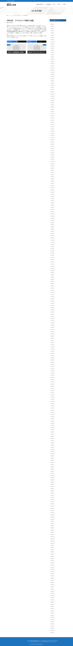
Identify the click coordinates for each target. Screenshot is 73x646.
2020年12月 (52, 161)
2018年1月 (52, 237)
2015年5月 (52, 307)
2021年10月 (52, 139)
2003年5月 (52, 604)
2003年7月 (52, 599)
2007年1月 (52, 510)
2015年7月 (52, 303)
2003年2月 (52, 610)
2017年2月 (52, 261)
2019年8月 (52, 196)
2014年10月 (52, 323)
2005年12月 (52, 538)
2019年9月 (52, 194)
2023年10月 (52, 98)
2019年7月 (52, 198)
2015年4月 (52, 309)
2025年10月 (52, 46)
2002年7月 (52, 626)
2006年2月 (52, 534)
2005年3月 (52, 558)
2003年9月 (52, 597)
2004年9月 (52, 571)
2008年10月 (52, 479)
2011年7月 (52, 408)
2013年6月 (52, 357)
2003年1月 (52, 612)
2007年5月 (52, 501)
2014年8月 (52, 327)
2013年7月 (52, 355)
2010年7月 (52, 434)
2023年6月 (52, 107)
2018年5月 (52, 229)
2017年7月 (52, 251)
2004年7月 (52, 575)
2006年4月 (52, 530)
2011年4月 (52, 414)
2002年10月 (52, 619)
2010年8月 (52, 431)
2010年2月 (52, 445)
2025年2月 (52, 63)
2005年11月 (52, 541)
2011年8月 (52, 405)
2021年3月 (52, 155)
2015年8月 (52, 301)
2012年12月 (52, 370)
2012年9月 (52, 377)
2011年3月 (52, 416)
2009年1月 (52, 473)
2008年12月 (52, 475)
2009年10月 (52, 453)
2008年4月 (52, 493)
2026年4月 (52, 33)
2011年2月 (52, 418)
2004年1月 (52, 588)
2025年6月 (52, 54)
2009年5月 (52, 464)
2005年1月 (52, 562)
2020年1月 (52, 185)
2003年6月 (52, 602)
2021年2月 (52, 157)
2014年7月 (52, 329)
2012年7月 (52, 381)
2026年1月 (52, 39)
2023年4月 (52, 111)
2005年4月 (52, 556)
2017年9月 (52, 246)
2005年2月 (52, 560)
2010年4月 (52, 440)
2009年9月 (52, 456)
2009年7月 (52, 460)
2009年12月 (52, 449)
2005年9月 (52, 545)
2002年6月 (52, 628)
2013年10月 (52, 349)
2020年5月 (52, 176)
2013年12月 (52, 344)
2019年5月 (52, 203)
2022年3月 (52, 128)
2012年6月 (52, 384)
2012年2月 (52, 392)
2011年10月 (52, 401)
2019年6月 (52, 200)
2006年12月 (52, 512)
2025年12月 (52, 41)
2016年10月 (52, 270)
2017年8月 (52, 248)
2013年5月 (52, 360)
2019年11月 (52, 189)
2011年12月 (52, 397)
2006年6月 (52, 525)
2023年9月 (52, 100)
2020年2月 (52, 183)
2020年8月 (52, 170)
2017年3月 (52, 259)
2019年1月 (52, 211)
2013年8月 (52, 353)
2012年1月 (52, 394)
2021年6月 (52, 148)
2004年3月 (52, 584)
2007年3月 (52, 506)
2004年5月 (52, 580)
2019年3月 (52, 207)
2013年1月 (52, 368)
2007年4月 (52, 503)
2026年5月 (52, 30)
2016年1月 (52, 290)
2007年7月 (52, 497)
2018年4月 (52, 231)
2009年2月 (52, 471)
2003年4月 (52, 606)
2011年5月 (52, 412)
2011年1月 (52, 421)
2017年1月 (52, 264)
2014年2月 (52, 340)
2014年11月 (52, 320)
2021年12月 (52, 135)
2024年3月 (52, 87)
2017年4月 (52, 257)
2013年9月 (52, 351)
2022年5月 (52, 124)
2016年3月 (52, 285)
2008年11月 (52, 477)
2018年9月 (52, 220)
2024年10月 (52, 72)
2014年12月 (52, 318)
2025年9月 (52, 48)
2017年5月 (52, 255)
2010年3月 (52, 442)
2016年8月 (52, 274)
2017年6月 (52, 253)
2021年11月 (52, 137)
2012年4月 (52, 388)
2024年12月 (52, 67)
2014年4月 (52, 336)
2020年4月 (52, 179)
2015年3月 (52, 312)
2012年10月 (52, 375)
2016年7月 (52, 277)
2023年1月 (52, 118)
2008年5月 (52, 490)
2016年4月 (52, 283)
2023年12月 (52, 94)
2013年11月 (52, 346)
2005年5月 (52, 554)
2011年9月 (52, 403)
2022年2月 (52, 131)
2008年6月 (52, 488)
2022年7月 (52, 120)
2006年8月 (52, 521)
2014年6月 (52, 331)
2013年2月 (52, 366)
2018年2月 (52, 235)
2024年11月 (52, 70)
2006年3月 (52, 532)
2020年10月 (52, 166)
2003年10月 (52, 595)
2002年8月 (52, 623)
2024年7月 (52, 78)
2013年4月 (52, 362)
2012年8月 (52, 379)
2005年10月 (52, 543)
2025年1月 (52, 65)
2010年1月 (52, 447)
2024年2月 (52, 89)
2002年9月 (52, 621)
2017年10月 (52, 244)
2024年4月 (52, 85)
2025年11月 (52, 43)
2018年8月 (52, 222)
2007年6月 (52, 499)
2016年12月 (52, 266)
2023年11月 (52, 96)
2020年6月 (52, 174)
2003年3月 (52, 608)
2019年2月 (52, 209)
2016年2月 (52, 288)
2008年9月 (52, 482)
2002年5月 (52, 630)
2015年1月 (52, 316)
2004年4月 (52, 582)
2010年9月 (52, 429)
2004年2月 (52, 586)
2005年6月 (52, 551)
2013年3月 (52, 364)
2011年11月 (52, 399)
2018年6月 (52, 227)
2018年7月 (52, 224)
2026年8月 (52, 24)
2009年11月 (52, 451)
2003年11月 (52, 593)
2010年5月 (52, 438)
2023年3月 (52, 113)
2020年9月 (52, 168)
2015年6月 (52, 305)
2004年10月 (52, 569)
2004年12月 (52, 564)
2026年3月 (52, 35)
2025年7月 (52, 52)
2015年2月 (52, 314)
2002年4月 (52, 632)
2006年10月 (52, 517)
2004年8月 (52, 573)
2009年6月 (52, 462)
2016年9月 (52, 272)
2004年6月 (52, 578)
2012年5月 (52, 386)
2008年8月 (52, 484)
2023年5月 (52, 109)
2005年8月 (52, 547)
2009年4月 (52, 466)
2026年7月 (52, 26)
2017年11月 (52, 242)
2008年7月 (52, 486)
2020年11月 (52, 163)
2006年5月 (52, 527)
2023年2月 (52, 115)
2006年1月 (52, 536)
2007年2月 (52, 508)
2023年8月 (52, 102)
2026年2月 (52, 37)
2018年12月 (52, 213)
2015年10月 (52, 296)
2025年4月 (52, 59)
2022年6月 (52, 122)
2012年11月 (52, 373)
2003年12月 (52, 591)
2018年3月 (52, 233)
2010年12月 (52, 423)
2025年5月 (52, 56)
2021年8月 (52, 144)
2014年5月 (52, 333)
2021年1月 (52, 159)
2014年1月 (52, 342)
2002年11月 (52, 617)
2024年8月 (52, 76)
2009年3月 (52, 469)
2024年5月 (52, 83)
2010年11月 (52, 425)
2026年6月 (52, 28)
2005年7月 (52, 549)
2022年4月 (52, 126)
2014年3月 (52, 338)
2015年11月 (52, 294)
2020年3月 (52, 181)
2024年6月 (52, 80)
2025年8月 (52, 50)
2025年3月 (52, 61)
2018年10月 (52, 218)
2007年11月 (52, 495)
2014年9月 (52, 325)
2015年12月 (52, 292)
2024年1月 (52, 91)
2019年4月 (52, 205)
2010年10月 (52, 427)
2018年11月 (52, 216)
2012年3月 (52, 390)
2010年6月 (52, 436)
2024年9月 (52, 74)
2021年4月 (52, 152)
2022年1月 (52, 133)
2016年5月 (52, 281)
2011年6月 (52, 410)
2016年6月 (52, 279)
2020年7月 (52, 172)
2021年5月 (52, 150)
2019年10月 (52, 192)
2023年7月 (52, 104)
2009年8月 (52, 458)
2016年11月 (52, 268)
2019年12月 (52, 187)
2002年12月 (52, 615)
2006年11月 (52, 514)
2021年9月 (52, 141)
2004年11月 (52, 567)
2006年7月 (52, 523)
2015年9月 (52, 299)
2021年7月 (52, 146)
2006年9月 (52, 519)
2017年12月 (52, 240)
